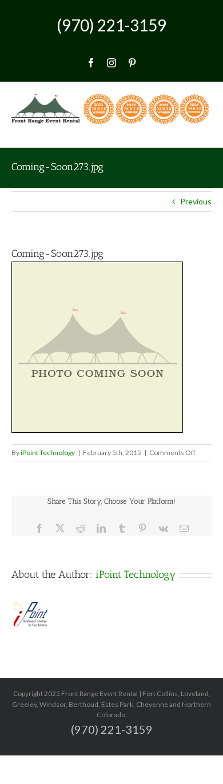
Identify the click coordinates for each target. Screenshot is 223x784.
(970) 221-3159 (111, 25)
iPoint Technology (48, 452)
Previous (196, 201)
